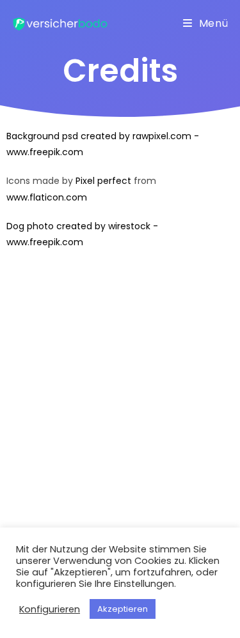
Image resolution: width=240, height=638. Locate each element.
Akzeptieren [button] (122, 609)
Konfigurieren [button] (49, 609)
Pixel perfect (103, 180)
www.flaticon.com (46, 197)
